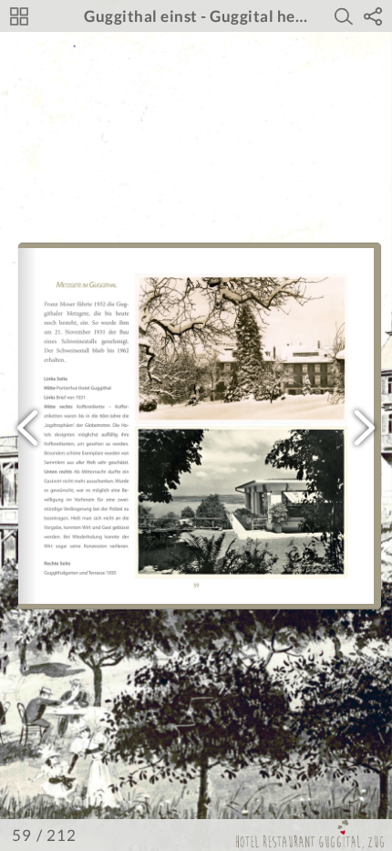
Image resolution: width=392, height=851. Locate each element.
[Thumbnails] (19, 16)
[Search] (343, 16)
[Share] (373, 16)
